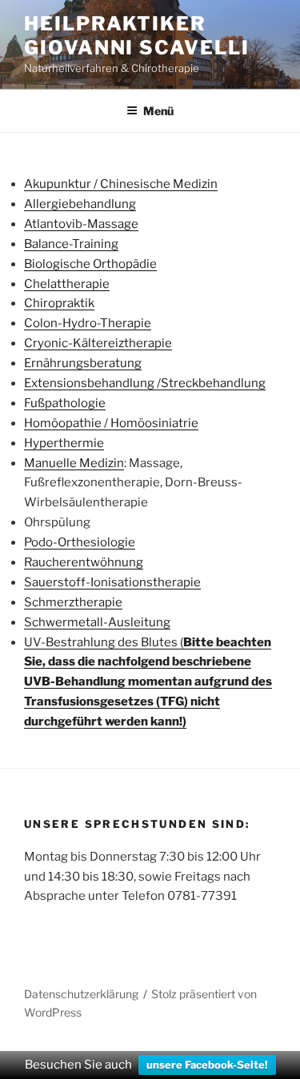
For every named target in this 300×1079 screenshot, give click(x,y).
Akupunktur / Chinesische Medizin (121, 184)
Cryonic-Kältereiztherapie (98, 343)
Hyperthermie (64, 443)
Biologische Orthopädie (90, 264)
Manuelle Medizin (74, 463)
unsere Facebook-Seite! (207, 1064)
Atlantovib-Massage (81, 224)
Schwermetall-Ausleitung (97, 622)
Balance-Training (71, 244)
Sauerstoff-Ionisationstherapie (112, 582)
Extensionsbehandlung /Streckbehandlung (145, 383)
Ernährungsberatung (83, 363)
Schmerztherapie (73, 602)
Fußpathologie (65, 403)
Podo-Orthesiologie (79, 542)
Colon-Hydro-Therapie (87, 323)
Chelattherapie (67, 284)
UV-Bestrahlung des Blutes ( (148, 682)
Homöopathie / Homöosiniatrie (111, 423)
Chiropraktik (59, 303)
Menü (158, 111)
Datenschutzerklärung (81, 994)
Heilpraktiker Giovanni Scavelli (137, 35)
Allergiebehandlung (80, 204)
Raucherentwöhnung (83, 562)
